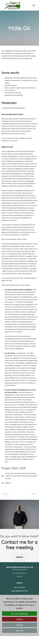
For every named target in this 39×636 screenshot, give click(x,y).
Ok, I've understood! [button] (19, 613)
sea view (22, 473)
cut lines (8, 473)
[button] (33, 5)
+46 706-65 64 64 (19, 587)
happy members (31, 473)
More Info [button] (20, 630)
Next (33, 494)
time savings (15, 473)
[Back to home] (13, 5)
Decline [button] (19, 619)
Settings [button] (19, 625)
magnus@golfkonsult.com (19, 591)
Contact (19, 557)
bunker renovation (22, 476)
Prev (5, 494)
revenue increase (10, 476)
